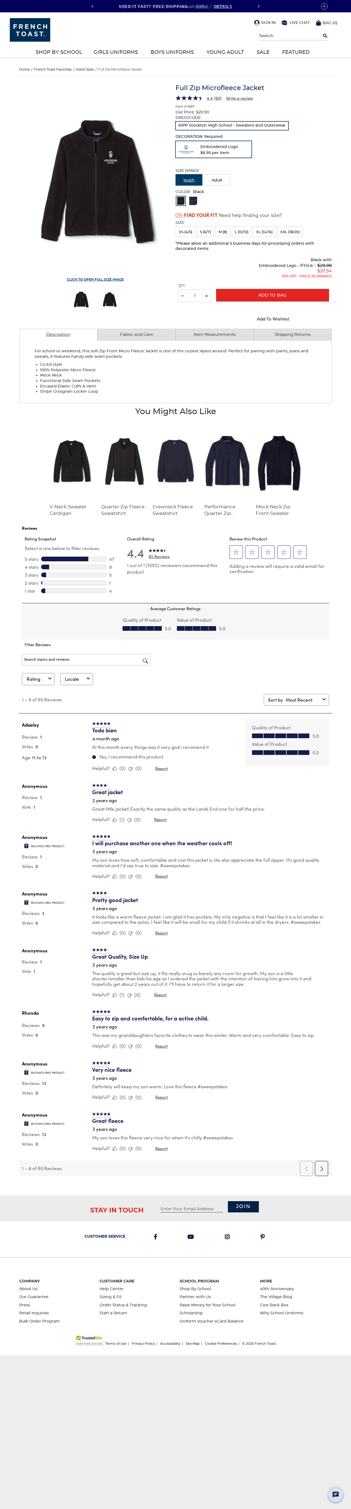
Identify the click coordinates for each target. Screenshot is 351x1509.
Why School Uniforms (281, 1313)
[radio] (232, 125)
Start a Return (113, 1313)
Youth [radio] (189, 180)
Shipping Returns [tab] (293, 335)
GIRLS (202, 6)
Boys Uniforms (172, 52)
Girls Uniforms (116, 52)
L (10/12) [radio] (241, 232)
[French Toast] (30, 29)
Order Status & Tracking (123, 1305)
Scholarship (191, 1313)
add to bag (272, 295)
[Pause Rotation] (324, 6)
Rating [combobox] (33, 679)
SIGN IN (268, 23)
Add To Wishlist (273, 319)
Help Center (112, 1289)
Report (161, 768)
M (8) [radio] (223, 232)
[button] (265, 22)
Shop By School (59, 52)
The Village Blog (276, 1297)
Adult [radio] (217, 180)
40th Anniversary (277, 1289)
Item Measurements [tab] (215, 335)
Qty (181, 285)
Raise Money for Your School (208, 1305)
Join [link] (243, 1206)
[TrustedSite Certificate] (89, 1340)
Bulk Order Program (39, 1321)
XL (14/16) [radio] (264, 232)
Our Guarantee (34, 1297)
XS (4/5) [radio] (185, 232)
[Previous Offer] (92, 6)
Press (24, 1305)
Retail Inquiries (34, 1313)
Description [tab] (58, 335)
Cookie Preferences (221, 1343)
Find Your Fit (200, 214)
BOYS (221, 6)
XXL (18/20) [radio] (290, 232)
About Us (28, 1289)
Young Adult (225, 52)
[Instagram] (228, 1237)
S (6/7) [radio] (205, 232)
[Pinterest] (264, 1237)
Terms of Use (115, 1343)
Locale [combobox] (72, 679)
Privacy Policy (143, 1343)
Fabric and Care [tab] (136, 335)
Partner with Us (195, 1297)
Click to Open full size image (95, 279)
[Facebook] (156, 1237)
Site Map (193, 1343)
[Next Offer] (258, 6)
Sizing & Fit (111, 1297)
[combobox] (303, 700)
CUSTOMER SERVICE (104, 1237)
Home (24, 69)
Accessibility (170, 1343)
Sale (263, 52)
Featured (296, 52)
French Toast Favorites (53, 69)
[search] (325, 36)
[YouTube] (192, 1237)
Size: (180, 223)
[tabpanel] (175, 372)
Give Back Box (274, 1305)
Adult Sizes (85, 69)
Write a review (239, 98)
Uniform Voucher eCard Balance (212, 1321)
